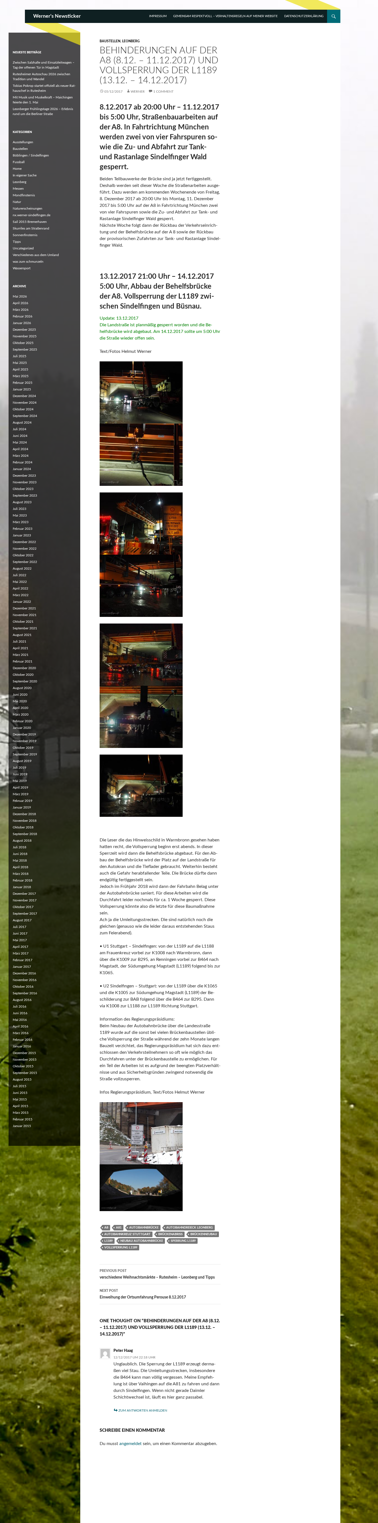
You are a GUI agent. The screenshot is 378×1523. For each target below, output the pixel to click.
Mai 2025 (20, 362)
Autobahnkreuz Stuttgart (127, 1234)
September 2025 (25, 349)
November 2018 (25, 820)
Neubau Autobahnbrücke (141, 1240)
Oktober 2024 (23, 409)
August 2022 (22, 568)
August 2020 (22, 688)
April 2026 (20, 303)
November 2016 (25, 980)
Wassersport (21, 268)
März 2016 (21, 1033)
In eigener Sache (25, 175)
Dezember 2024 (24, 396)
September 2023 (25, 495)
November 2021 (25, 615)
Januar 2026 (22, 323)
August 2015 (22, 1079)
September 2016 (25, 993)
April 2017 (20, 946)
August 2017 (22, 920)
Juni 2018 (20, 854)
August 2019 (22, 761)
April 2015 (20, 1106)
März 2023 (21, 522)
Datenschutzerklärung (303, 16)
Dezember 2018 (24, 814)
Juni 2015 (20, 1092)
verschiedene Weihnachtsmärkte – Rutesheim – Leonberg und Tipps (157, 1274)
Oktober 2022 (23, 555)
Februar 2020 (22, 721)
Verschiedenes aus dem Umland (36, 255)
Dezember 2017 (24, 893)
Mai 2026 (20, 296)
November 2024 (25, 402)
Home (17, 168)
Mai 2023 (20, 515)
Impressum (158, 16)
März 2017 (21, 953)
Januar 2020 (22, 727)
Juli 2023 (19, 508)
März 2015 (21, 1112)
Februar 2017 (22, 960)
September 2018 (25, 834)
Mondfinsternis (24, 195)
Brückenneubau (203, 1234)
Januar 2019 (22, 807)
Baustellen (110, 41)
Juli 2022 (19, 575)
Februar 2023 (22, 528)
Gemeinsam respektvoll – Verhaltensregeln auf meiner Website (225, 16)
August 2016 (22, 1000)
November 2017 (25, 900)
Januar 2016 (22, 1046)
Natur (17, 202)
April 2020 (20, 708)
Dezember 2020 (24, 668)
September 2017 (25, 913)
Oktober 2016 (23, 986)
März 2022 (21, 595)
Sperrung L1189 (183, 1240)
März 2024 (21, 455)
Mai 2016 (20, 1019)
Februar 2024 (22, 462)
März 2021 (21, 654)
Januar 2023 (22, 535)
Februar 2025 (22, 382)
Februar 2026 (22, 316)
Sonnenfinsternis (25, 235)
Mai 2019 (20, 781)
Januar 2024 (22, 469)
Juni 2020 (20, 694)
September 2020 (25, 681)
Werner (138, 91)
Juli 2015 (19, 1086)
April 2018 (20, 867)
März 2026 (21, 309)
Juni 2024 (20, 435)
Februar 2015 (22, 1119)
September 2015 (25, 1073)
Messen (18, 188)
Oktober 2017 (23, 907)
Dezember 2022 (24, 542)
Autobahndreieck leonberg (189, 1227)
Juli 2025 (19, 356)
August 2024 (22, 422)
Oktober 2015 (23, 1066)
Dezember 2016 (24, 973)
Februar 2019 (22, 800)
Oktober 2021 (23, 621)
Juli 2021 (19, 641)
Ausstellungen (23, 142)
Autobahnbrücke (144, 1227)
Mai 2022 (20, 581)
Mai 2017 (20, 940)
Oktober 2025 (23, 343)
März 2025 (21, 376)
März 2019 (21, 794)
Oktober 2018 (23, 827)
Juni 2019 (20, 774)
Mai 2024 (20, 442)
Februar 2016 (22, 1039)
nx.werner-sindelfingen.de (31, 215)
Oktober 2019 (23, 747)
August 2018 (22, 840)
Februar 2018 (22, 880)
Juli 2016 (19, 1006)
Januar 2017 (22, 966)
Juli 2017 (19, 927)
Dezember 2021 (24, 608)
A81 (118, 1227)
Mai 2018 (20, 860)
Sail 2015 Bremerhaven (30, 221)
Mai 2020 (20, 701)
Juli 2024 (19, 429)
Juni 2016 (20, 1013)
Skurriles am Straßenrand (31, 228)
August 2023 (22, 502)
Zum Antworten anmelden (142, 1410)
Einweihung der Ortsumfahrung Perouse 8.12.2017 (143, 1294)
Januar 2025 (22, 389)
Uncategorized (23, 248)
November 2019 (25, 741)
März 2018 (21, 873)
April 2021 (20, 648)
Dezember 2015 (24, 1053)
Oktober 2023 (23, 489)
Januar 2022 (22, 601)
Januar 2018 (22, 887)
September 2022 (25, 562)
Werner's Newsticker (57, 16)
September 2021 (25, 628)
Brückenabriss (170, 1234)
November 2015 (25, 1059)
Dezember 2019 (24, 734)
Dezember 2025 (24, 329)
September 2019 (25, 754)
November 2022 (25, 548)
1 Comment (163, 91)
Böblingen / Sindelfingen (31, 155)
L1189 (108, 1240)
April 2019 (20, 787)
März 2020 (21, 714)
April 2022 (20, 588)
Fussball (19, 162)
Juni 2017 (20, 933)
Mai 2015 (20, 1099)
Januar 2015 (22, 1126)
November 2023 (25, 482)
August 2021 (22, 635)
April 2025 (20, 369)
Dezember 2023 (24, 475)
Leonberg (131, 41)
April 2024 (20, 449)
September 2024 (25, 416)
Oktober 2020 (23, 674)
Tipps (17, 241)
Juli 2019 (19, 767)
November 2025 (25, 336)
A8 (106, 1227)
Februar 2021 (22, 661)
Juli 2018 (19, 847)
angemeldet (130, 1443)
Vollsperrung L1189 (120, 1247)
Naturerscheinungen (27, 208)
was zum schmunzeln (28, 261)
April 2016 (20, 1026)
